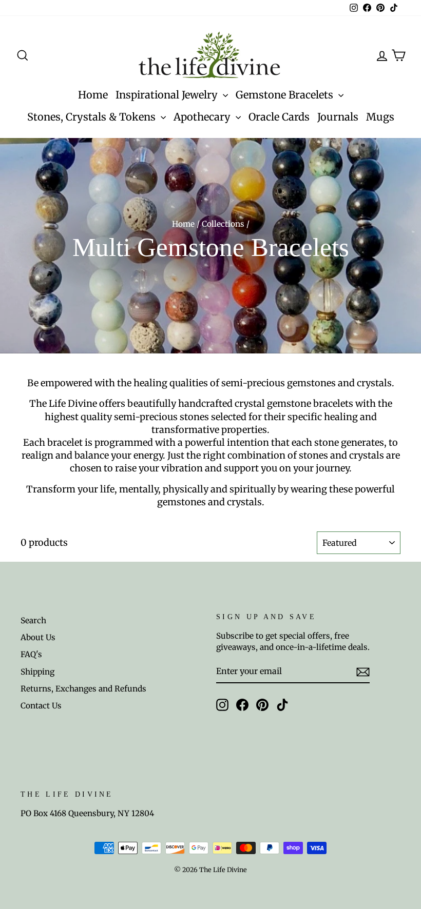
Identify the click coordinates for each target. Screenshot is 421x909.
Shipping (37, 672)
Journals (337, 116)
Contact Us (41, 705)
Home (93, 94)
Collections (223, 224)
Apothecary (203, 116)
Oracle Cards (279, 116)
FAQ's (31, 654)
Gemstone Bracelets (286, 94)
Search (33, 620)
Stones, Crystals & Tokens (92, 116)
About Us (38, 637)
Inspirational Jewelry (168, 94)
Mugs (380, 116)
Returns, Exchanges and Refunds (83, 689)
